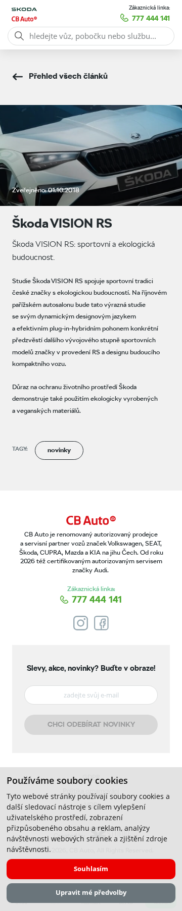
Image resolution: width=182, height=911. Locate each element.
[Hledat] (19, 35)
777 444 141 (151, 18)
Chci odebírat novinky (91, 724)
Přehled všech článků (68, 76)
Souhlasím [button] (91, 868)
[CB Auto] (90, 520)
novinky (59, 450)
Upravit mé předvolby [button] (91, 892)
